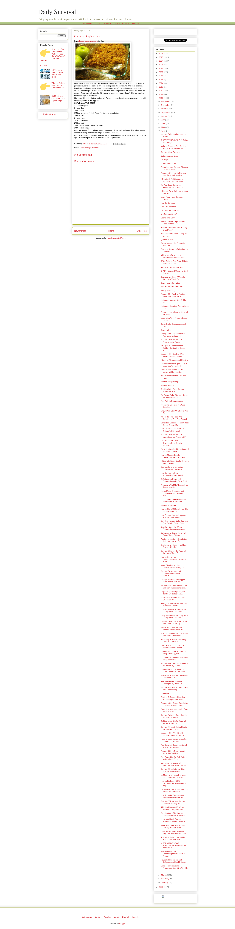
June (163, 123)
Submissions (87, 23)
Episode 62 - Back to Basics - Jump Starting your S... (173, 295)
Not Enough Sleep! (169, 214)
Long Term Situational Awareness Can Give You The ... (174, 868)
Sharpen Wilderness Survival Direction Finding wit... (173, 802)
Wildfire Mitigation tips (170, 382)
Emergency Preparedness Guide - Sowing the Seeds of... (173, 348)
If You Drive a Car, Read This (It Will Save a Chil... (174, 262)
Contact (98, 23)
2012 (161, 91)
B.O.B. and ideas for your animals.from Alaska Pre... (173, 628)
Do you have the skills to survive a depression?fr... (174, 658)
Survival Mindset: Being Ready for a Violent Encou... (174, 728)
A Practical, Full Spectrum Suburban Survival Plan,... (173, 180)
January (165, 882)
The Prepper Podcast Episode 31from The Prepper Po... (173, 516)
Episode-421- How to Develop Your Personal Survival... (173, 174)
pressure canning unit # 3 (172, 267)
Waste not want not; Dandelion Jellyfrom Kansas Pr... (174, 540)
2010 (161, 98)
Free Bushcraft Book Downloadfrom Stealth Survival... (171, 443)
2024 (161, 61)
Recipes (95, 148)
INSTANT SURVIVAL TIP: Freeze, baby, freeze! (171, 341)
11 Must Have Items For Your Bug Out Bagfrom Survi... (173, 776)
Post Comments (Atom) (116, 238)
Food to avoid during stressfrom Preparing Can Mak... (174, 740)
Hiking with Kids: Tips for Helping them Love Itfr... (175, 462)
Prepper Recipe (167, 385)
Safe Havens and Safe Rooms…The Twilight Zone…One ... (174, 522)
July (163, 120)
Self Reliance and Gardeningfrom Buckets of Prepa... (173, 853)
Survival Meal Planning (170, 152)
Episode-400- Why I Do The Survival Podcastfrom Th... (173, 734)
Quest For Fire (167, 239)
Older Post (142, 231)
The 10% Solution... (169, 207)
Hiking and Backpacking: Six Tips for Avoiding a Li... (173, 335)
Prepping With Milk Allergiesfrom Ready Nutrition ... (174, 486)
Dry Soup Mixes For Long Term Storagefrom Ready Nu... (174, 610)
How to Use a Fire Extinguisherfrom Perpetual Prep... (173, 559)
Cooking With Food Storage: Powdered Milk (173, 390)
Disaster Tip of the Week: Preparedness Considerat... (173, 528)
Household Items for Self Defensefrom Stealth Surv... (173, 861)
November (166, 105)
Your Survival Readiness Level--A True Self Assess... (174, 746)
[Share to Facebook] (122, 144)
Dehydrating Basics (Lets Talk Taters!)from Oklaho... (173, 534)
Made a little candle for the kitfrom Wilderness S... (172, 371)
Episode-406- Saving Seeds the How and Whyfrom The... (174, 704)
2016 (161, 79)
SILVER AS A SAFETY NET (172, 286)
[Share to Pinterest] (124, 144)
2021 (161, 72)
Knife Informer (49, 114)
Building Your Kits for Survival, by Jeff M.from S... (173, 722)
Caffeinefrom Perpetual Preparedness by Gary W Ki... (174, 480)
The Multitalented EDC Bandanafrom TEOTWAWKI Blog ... (173, 783)
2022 (161, 68)
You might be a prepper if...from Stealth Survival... (174, 710)
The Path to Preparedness (172, 401)
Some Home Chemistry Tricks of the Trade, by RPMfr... (174, 664)
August (164, 116)
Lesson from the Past (170, 210)
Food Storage (86, 148)
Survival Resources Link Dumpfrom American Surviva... (171, 573)
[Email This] (114, 144)
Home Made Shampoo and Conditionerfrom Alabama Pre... (173, 493)
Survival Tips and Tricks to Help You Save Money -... (174, 688)
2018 (161, 76)
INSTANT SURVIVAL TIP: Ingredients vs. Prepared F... (174, 436)
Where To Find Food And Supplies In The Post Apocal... (174, 418)
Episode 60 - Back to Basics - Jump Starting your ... (173, 652)
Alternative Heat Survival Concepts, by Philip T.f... (172, 682)
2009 (161, 887)
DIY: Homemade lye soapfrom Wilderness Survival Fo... (173, 500)
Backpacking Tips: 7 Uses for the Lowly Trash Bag (173, 278)
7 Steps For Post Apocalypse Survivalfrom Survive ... (173, 580)
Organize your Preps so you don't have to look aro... (173, 592)
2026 (161, 53)
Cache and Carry (168, 218)
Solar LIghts (166, 330)
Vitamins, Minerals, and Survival (174, 360)
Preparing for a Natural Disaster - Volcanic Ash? (174, 168)
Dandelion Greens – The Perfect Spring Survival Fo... (174, 424)
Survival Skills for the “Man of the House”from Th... (173, 552)
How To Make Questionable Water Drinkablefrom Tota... (173, 796)
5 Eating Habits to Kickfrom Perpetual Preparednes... (172, 808)
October (165, 109)
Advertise (107, 23)
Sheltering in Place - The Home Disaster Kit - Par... (174, 546)
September (166, 112)
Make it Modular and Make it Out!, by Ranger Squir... (173, 826)
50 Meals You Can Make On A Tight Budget (58, 98)
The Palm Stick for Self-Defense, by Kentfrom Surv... (175, 758)
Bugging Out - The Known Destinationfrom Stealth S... (173, 814)
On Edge (164, 160)
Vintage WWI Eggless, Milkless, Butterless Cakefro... (174, 604)
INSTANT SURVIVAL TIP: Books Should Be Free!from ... (174, 634)
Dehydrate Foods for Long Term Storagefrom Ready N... (174, 616)
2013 (161, 87)
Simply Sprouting (168, 290)
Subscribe (135, 23)
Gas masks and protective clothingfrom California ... (172, 468)
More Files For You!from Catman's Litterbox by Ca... (173, 566)
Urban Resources (168, 163)
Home (111, 231)
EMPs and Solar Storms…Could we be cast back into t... (174, 396)
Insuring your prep (168, 505)
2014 (161, 83)
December (166, 101)
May (163, 127)
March (164, 875)
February (165, 879)
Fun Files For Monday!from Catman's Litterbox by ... (172, 430)
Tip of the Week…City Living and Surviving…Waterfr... (175, 450)
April (163, 131)
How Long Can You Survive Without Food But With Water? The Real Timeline (52, 55)
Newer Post (80, 231)
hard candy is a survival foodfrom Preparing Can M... (174, 764)
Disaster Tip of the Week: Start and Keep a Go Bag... (174, 622)
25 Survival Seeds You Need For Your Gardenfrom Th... (175, 790)
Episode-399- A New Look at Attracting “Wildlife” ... (173, 752)
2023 (161, 64)
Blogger (122, 923)
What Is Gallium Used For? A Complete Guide (59, 85)
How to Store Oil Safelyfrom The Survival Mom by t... (174, 510)
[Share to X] (119, 144)
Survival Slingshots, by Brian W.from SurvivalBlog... (173, 770)
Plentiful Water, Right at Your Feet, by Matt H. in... (173, 222)
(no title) (43, 65)
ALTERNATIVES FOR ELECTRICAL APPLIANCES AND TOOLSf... (173, 845)
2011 (161, 94)
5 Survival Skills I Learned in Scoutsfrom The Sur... (173, 838)
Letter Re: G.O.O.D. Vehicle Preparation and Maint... (172, 646)
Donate (117, 23)
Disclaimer (165, 693)
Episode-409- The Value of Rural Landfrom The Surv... (173, 670)
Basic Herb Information (170, 283)
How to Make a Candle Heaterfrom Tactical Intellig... (174, 456)
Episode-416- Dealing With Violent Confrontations (172, 355)
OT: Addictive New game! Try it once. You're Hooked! (174, 365)
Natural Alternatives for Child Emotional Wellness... (173, 598)
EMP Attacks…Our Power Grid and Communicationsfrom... (174, 586)
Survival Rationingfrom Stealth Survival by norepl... (174, 716)
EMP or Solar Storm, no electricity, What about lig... (173, 186)
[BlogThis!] (116, 144)
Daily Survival (57, 11)
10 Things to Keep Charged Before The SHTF (58, 73)
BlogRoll (125, 23)
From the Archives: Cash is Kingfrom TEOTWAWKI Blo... (174, 832)
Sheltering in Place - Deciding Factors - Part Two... (173, 640)
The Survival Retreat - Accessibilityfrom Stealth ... (173, 474)
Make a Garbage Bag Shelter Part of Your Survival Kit (173, 147)
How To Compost (168, 203)
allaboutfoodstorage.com (88, 41)
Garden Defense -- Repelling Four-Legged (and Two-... (173, 698)
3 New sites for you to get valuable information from (173, 256)
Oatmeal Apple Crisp (169, 156)
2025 (161, 57)
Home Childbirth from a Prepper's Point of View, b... (173, 820)
